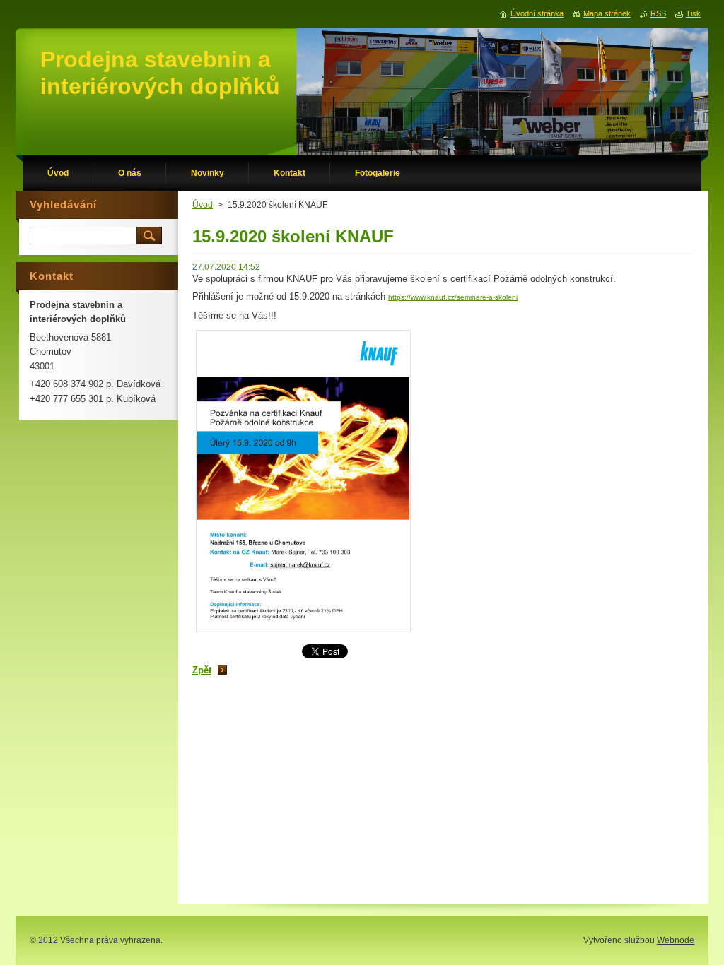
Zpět (201, 670)
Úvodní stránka (537, 13)
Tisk (693, 13)
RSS (658, 13)
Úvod (202, 205)
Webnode (675, 940)
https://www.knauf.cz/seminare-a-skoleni (453, 297)
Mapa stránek (607, 13)
